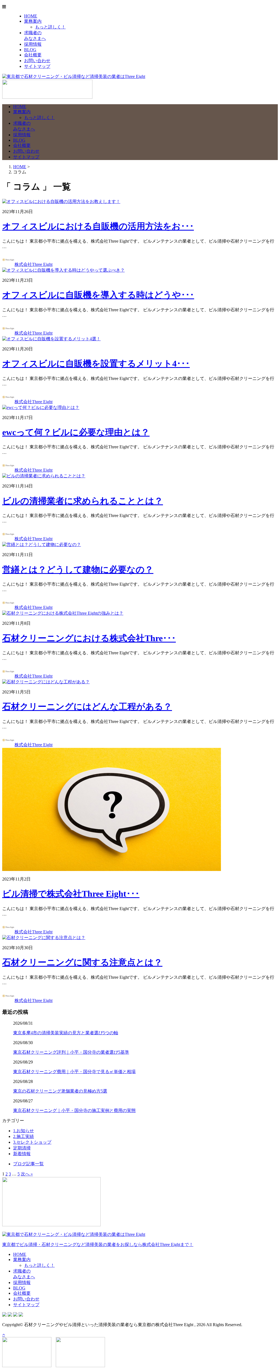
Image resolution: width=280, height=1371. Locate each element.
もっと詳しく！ (50, 27)
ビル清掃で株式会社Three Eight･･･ (70, 894)
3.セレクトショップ (32, 1142)
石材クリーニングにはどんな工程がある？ (87, 706)
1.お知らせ (23, 1130)
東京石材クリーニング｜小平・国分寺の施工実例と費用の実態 (74, 1110)
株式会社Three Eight (33, 264)
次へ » (27, 1174)
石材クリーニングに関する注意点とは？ (82, 962)
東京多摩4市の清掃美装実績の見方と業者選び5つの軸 (65, 1032)
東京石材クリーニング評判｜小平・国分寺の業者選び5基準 (71, 1052)
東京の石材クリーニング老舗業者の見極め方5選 (60, 1091)
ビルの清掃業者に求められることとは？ (82, 501)
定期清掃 (22, 1148)
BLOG (30, 49)
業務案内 (33, 21)
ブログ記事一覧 (28, 1163)
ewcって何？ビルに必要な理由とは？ (76, 432)
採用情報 (33, 44)
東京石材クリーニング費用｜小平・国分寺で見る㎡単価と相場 (74, 1071)
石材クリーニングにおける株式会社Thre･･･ (89, 638)
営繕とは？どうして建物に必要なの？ (77, 569)
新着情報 (22, 1153)
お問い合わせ (37, 60)
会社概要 (33, 55)
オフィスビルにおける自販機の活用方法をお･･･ (98, 226)
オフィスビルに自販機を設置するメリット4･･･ (96, 363)
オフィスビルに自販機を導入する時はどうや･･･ (98, 295)
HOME (30, 16)
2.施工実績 (23, 1136)
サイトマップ (37, 66)
